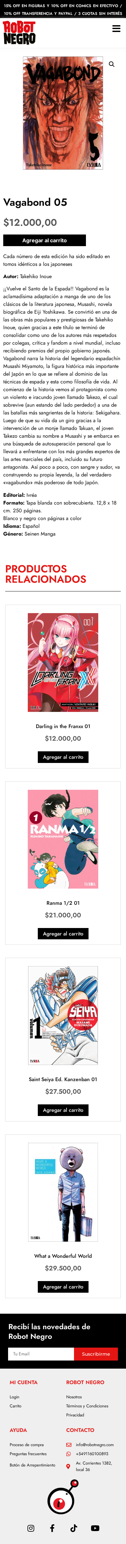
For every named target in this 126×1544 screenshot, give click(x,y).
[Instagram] (31, 1528)
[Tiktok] (74, 1528)
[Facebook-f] (52, 1528)
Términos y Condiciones (87, 1406)
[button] (112, 64)
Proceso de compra (27, 1445)
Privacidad (75, 1415)
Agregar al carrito (44, 240)
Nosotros (74, 1397)
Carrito (15, 1406)
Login (14, 1397)
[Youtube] (95, 1528)
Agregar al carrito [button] (63, 757)
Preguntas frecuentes (28, 1454)
